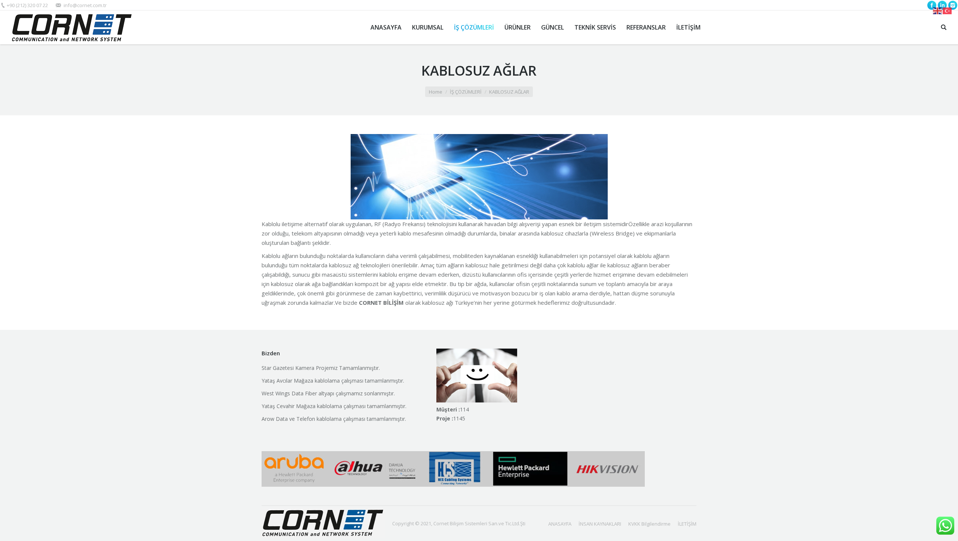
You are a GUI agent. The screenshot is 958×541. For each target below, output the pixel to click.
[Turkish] (947, 10)
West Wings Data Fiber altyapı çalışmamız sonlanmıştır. (328, 393)
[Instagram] (952, 5)
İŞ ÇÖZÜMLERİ (466, 91)
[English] (938, 10)
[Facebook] (931, 5)
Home (435, 91)
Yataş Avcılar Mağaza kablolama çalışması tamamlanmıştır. (333, 380)
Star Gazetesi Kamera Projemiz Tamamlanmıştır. (321, 367)
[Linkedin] (942, 5)
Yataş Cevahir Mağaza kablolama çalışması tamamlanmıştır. (334, 406)
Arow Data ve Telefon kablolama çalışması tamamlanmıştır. (334, 418)
